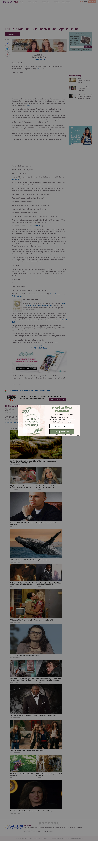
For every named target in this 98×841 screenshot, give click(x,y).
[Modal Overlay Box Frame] (49, 420)
